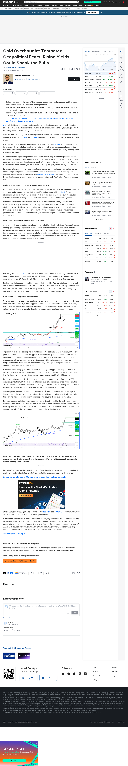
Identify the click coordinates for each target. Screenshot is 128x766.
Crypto (63, 8)
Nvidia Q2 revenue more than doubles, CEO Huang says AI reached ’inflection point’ (103, 173)
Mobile (95, 672)
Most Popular (8, 8)
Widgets (96, 680)
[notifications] (120, 2)
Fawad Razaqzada (23, 76)
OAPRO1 (46, 512)
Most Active (88, 233)
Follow (75, 79)
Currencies (47, 8)
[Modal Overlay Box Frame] (19, 753)
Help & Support (117, 676)
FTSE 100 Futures (90, 92)
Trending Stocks (91, 291)
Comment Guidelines (9, 618)
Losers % (106, 233)
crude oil (61, 192)
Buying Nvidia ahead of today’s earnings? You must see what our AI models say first (102, 193)
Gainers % (98, 233)
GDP (25, 137)
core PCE (35, 137)
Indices (87, 51)
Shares (111, 51)
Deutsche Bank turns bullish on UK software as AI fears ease (102, 212)
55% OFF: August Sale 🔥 (92, 2)
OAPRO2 (58, 512)
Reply (7, 630)
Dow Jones (88, 89)
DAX (86, 76)
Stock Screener (77, 5)
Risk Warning (121, 722)
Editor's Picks (19, 8)
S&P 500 (87, 82)
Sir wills (10, 622)
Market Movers (91, 228)
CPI (23, 273)
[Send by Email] (41, 573)
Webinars (84, 8)
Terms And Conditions (96, 722)
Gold (5, 125)
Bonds (68, 8)
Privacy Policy (110, 722)
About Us (115, 667)
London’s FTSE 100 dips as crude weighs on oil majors (102, 183)
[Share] (62, 69)
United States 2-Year (45, 174)
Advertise (115, 672)
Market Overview (28, 8)
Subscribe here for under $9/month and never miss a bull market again (34, 477)
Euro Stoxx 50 (89, 79)
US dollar (57, 144)
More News (99, 220)
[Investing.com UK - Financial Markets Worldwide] (11, 2)
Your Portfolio (97, 676)
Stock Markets (39, 8)
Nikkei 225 (88, 86)
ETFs (73, 8)
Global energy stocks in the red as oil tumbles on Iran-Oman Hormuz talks (103, 203)
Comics (78, 8)
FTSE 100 (88, 73)
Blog (94, 667)
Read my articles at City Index (15, 534)
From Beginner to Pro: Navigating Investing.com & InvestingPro (101, 278)
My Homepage (33, 79)
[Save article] (67, 69)
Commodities (55, 8)
